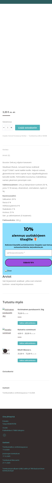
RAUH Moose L (24, 349)
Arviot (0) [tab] (6, 155)
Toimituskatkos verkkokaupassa (15, 393)
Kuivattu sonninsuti (27, 329)
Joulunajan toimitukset (11, 454)
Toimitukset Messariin (11, 460)
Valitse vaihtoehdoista (27, 323)
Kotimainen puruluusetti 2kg (31, 309)
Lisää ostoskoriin (27, 127)
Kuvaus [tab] (5, 149)
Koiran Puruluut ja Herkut (17, 136)
